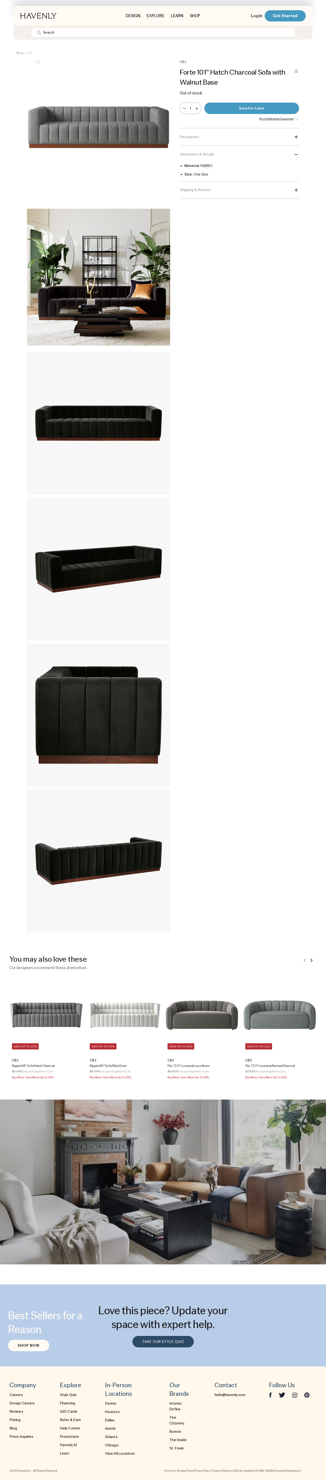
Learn (64, 1453)
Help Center (70, 1428)
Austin (110, 1428)
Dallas (110, 1420)
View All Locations (120, 1453)
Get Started (285, 15)
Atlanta (111, 1437)
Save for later (251, 108)
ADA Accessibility (244, 1470)
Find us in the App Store (178, 1470)
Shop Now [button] (29, 1345)
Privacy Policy (202, 1470)
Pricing (15, 1420)
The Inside (178, 1440)
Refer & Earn (70, 1420)
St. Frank (176, 1448)
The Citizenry (176, 1420)
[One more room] (196, 108)
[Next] (311, 960)
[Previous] (305, 960)
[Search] (39, 32)
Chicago (112, 1445)
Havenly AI (68, 1445)
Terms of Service (222, 1470)
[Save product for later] (37, 65)
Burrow (175, 1431)
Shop (19, 53)
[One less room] (184, 108)
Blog (13, 1428)
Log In (256, 15)
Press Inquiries (22, 1436)
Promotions (69, 1436)
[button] (98, 131)
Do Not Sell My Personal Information (278, 1470)
